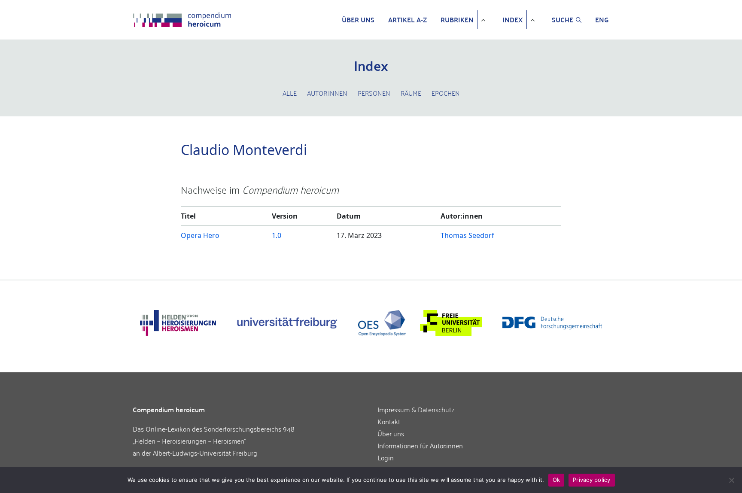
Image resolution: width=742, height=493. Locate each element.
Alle (290, 93)
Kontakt (388, 421)
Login (385, 457)
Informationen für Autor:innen (420, 445)
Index (512, 20)
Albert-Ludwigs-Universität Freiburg (205, 453)
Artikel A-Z (407, 20)
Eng (602, 20)
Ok (556, 479)
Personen (374, 93)
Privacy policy (592, 479)
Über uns (358, 20)
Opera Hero (200, 235)
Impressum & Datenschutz (416, 409)
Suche (562, 20)
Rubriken (457, 20)
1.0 (276, 235)
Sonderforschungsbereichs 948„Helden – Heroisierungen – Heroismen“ (214, 435)
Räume (411, 93)
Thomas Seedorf (467, 235)
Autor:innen (327, 93)
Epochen (446, 93)
